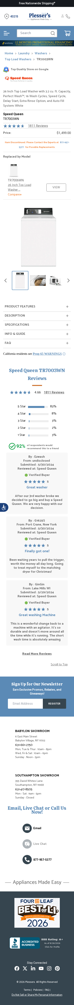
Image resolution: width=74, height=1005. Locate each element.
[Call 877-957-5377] (68, 16)
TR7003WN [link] (45, 59)
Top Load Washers (18, 59)
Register (54, 703)
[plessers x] (24, 968)
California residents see (32, 353)
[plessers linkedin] (33, 968)
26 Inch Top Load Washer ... (19, 187)
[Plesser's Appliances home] (39, 16)
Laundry (24, 53)
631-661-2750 (24, 745)
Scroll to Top (59, 664)
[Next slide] (68, 280)
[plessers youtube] (41, 968)
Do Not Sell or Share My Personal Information (37, 995)
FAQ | (47, 990)
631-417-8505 (23, 789)
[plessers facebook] (16, 968)
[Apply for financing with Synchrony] (37, 43)
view (56, 187)
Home (9, 53)
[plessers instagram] (49, 968)
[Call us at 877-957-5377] (27, 859)
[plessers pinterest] (57, 968)
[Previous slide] (5, 280)
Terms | (28, 990)
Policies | (38, 990)
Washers (41, 53)
